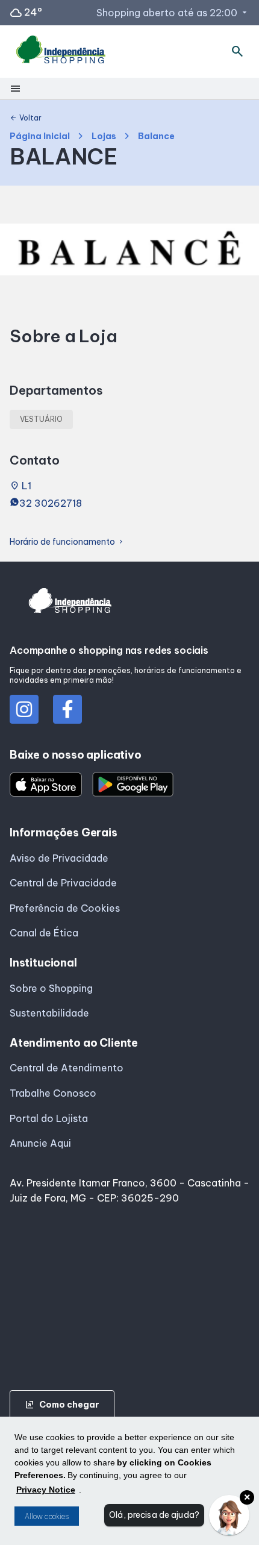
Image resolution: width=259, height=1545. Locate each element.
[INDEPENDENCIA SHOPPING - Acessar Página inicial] (61, 52)
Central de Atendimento (66, 1068)
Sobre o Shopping (51, 988)
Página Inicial (40, 136)
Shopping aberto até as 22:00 (172, 13)
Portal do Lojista (49, 1118)
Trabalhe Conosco (53, 1093)
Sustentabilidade (49, 1013)
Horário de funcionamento (67, 542)
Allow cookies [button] (47, 1516)
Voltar (26, 118)
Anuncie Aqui (40, 1143)
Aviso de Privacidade (59, 858)
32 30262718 (50, 503)
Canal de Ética (44, 933)
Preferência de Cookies (65, 908)
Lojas (104, 136)
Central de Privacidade (63, 883)
